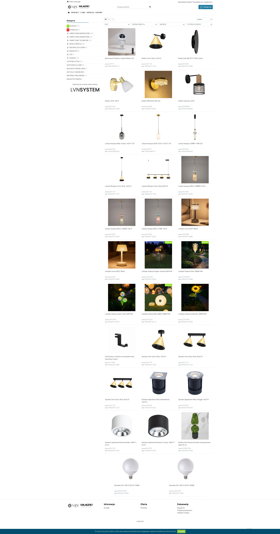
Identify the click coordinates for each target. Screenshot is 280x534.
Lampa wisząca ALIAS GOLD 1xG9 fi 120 (156, 144)
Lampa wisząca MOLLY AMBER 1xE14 (191, 186)
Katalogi (90, 13)
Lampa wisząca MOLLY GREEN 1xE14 (118, 229)
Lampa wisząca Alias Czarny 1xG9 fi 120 (119, 144)
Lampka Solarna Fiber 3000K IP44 (190, 271)
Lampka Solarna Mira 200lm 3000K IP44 (156, 314)
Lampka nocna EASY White (115, 271)
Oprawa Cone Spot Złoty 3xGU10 (117, 399)
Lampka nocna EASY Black (188, 229)
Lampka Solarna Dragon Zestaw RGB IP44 (157, 271)
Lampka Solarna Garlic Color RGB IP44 (119, 314)
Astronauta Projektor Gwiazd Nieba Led (119, 58)
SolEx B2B (141, 521)
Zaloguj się (207, 7)
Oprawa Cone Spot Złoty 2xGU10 (190, 357)
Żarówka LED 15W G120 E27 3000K (126, 485)
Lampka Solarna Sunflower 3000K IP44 (192, 314)
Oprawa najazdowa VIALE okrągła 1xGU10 (193, 399)
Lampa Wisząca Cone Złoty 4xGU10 (155, 186)
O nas (82, 13)
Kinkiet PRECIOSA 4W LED (151, 101)
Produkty (75, 13)
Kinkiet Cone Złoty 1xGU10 (151, 58)
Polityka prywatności (184, 510)
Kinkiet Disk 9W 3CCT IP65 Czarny (190, 58)
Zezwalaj (181, 531)
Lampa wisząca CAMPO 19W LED (190, 144)
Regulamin (181, 508)
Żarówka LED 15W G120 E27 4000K (181, 485)
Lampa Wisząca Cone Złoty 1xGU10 (118, 186)
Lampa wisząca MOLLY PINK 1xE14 (154, 229)
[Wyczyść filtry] (109, 19)
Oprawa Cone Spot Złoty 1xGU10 (154, 357)
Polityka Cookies (183, 513)
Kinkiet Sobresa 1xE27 (186, 101)
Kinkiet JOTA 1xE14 (112, 101)
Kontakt (99, 13)
